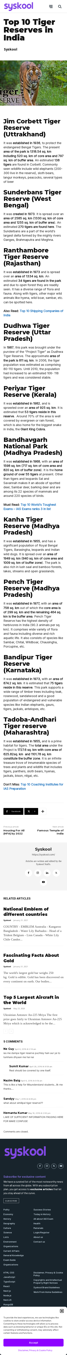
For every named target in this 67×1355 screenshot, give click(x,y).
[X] (56, 873)
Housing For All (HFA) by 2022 (13, 832)
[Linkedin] (47, 873)
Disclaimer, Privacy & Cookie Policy (35, 1350)
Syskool (10, 49)
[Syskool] (12, 866)
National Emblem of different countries (26, 912)
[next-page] (11, 1031)
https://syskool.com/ (43, 854)
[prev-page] (5, 1031)
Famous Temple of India (50, 832)
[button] (62, 1311)
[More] (42, 811)
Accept (33, 1342)
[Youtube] (43, 882)
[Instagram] (37, 873)
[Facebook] (28, 873)
